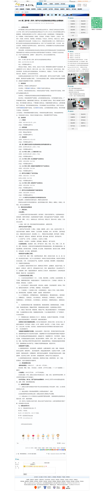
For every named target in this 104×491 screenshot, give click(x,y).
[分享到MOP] (46, 450)
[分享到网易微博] (61, 450)
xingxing (63, 443)
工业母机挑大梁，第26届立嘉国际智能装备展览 (78, 65)
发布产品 (85, 4)
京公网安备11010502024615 (74, 484)
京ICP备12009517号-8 (75, 483)
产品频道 (28, 9)
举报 (51, 447)
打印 (32, 447)
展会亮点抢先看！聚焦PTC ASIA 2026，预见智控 (79, 71)
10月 (73, 35)
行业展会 (39, 9)
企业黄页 (45, 9)
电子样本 (51, 9)
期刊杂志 (57, 9)
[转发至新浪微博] (45, 450)
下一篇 (47, 453)
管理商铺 (79, 4)
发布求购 (79, 5)
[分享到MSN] (49, 450)
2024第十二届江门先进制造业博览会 (77, 95)
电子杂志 (74, 9)
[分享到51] (63, 450)
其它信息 (63, 3)
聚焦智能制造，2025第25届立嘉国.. (28, 453)
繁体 (36, 447)
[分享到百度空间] (62, 450)
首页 (22, 12)
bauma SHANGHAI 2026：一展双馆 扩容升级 (78, 67)
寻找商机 (85, 5)
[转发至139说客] (56, 450)
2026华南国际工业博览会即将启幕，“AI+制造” (78, 59)
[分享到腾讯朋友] (48, 450)
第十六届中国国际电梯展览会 (75, 88)
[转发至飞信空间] (53, 450)
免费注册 (41, 1)
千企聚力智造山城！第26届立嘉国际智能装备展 (78, 63)
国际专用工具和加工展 (74, 92)
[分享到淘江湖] (55, 450)
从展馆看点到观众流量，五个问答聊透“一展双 (78, 61)
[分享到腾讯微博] (40, 450)
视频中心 (68, 9)
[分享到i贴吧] (58, 450)
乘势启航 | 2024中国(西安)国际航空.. (77, 90)
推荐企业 (73, 26)
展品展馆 (80, 9)
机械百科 (62, 9)
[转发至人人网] (43, 450)
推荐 (47, 447)
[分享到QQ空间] (42, 450)
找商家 (51, 3)
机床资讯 (57, 3)
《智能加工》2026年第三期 (74, 53)
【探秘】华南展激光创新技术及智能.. (77, 94)
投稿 (39, 447)
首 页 (17, 9)
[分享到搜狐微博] (65, 450)
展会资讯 (26, 12)
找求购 (45, 3)
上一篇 (17, 453)
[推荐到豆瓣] (51, 450)
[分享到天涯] (59, 450)
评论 (54, 447)
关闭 (58, 447)
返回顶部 (63, 447)
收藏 (43, 447)
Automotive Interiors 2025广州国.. (58, 453)
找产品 (39, 3)
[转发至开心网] (52, 450)
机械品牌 (22, 9)
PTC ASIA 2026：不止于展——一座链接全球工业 (79, 69)
